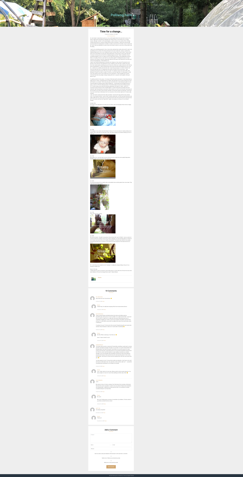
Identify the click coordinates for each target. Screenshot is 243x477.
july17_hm (98, 408)
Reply (103, 301)
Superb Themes (130, 475)
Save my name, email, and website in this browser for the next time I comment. (111, 453)
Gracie (99, 277)
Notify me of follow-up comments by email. (111, 458)
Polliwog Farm (94, 2)
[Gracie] (93, 280)
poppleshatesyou (99, 344)
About (141, 2)
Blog (152, 2)
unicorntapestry (99, 380)
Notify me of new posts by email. (111, 462)
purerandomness (99, 313)
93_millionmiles (99, 296)
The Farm (146, 2)
